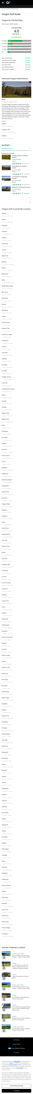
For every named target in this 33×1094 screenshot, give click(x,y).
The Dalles (5, 813)
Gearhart (4, 468)
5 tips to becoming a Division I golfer (20, 977)
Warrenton (5, 897)
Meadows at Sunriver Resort (21, 187)
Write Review (26, 163)
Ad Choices (16, 1040)
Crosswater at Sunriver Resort (19, 177)
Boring (4, 304)
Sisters (4, 782)
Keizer (4, 552)
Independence (6, 534)
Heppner (4, 510)
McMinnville (5, 625)
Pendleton (5, 722)
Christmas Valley (7, 334)
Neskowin (5, 673)
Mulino (4, 661)
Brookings (5, 310)
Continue (16, 1091)
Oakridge (4, 704)
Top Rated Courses (7, 197)
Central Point (6, 328)
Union (3, 861)
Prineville (4, 740)
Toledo (4, 831)
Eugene (4, 124)
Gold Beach (5, 486)
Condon (4, 347)
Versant (16, 1061)
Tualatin (4, 843)
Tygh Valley (5, 849)
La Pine (4, 577)
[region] (16, 1075)
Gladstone (5, 474)
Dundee (4, 407)
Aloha (3, 219)
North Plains (5, 698)
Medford (4, 631)
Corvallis (4, 371)
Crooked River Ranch (8, 389)
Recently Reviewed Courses (10, 202)
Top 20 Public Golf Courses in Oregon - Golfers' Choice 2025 (20, 987)
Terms (11, 1063)
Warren (4, 891)
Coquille (4, 359)
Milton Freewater (7, 637)
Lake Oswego (6, 583)
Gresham (4, 498)
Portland (4, 728)
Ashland (4, 232)
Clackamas (5, 340)
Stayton (4, 795)
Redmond (5, 746)
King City (4, 558)
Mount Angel (6, 655)
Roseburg (5, 758)
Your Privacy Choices (18, 1048)
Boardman (5, 298)
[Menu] (2, 2)
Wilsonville (5, 922)
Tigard (4, 819)
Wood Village (6, 928)
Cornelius (4, 365)
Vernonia (4, 867)
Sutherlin (4, 807)
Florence (4, 449)
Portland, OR (6, 130)
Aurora (4, 250)
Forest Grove (6, 456)
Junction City (5, 546)
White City (5, 916)
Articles (14, 963)
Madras (4, 613)
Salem (4, 764)
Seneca (4, 776)
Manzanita (5, 619)
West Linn (5, 910)
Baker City (5, 256)
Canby (4, 316)
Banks (4, 268)
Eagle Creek (5, 413)
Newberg (5, 680)
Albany (4, 213)
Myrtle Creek (6, 667)
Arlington (4, 225)
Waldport (5, 873)
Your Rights (19, 1068)
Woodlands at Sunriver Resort (19, 167)
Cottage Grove (6, 377)
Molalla (4, 643)
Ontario (4, 710)
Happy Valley (6, 504)
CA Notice (16, 1052)
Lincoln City (5, 601)
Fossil (3, 462)
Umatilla (4, 855)
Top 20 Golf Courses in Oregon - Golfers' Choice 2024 (21, 1029)
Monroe (4, 649)
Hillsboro (4, 516)
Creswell (4, 383)
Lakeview (5, 589)
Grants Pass (5, 492)
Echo (3, 425)
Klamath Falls (6, 565)
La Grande (5, 571)
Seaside (4, 770)
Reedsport (5, 752)
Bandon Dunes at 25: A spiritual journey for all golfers (21, 1019)
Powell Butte (6, 734)
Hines (3, 522)
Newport (4, 686)
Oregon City (5, 716)
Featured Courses (7, 148)
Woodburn (5, 934)
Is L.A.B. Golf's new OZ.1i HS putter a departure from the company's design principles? (20, 966)
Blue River (5, 292)
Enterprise (5, 431)
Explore (4, 121)
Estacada (4, 437)
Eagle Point (5, 419)
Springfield (5, 789)
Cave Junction (6, 322)
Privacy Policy (16, 1044)
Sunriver (4, 801)
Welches (4, 903)
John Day (4, 540)
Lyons (3, 607)
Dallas (4, 395)
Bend (3, 99)
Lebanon (4, 595)
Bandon (4, 136)
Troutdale (5, 837)
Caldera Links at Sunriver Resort (20, 156)
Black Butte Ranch (7, 286)
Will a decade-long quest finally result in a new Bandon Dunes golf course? (21, 1008)
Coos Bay (5, 353)
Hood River (5, 528)
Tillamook (5, 825)
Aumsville (5, 244)
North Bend (5, 692)
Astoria (4, 238)
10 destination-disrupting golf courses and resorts (20, 998)
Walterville (5, 879)
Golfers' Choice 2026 (18, 953)
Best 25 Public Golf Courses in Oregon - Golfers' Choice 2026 (20, 956)
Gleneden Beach (7, 480)
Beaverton (5, 274)
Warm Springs (6, 885)
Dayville (4, 401)
